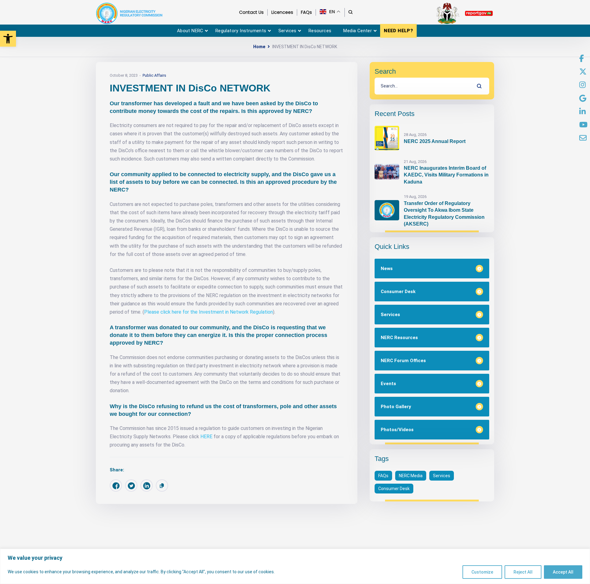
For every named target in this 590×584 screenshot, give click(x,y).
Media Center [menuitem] (357, 30)
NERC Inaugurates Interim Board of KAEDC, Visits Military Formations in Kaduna (446, 174)
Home (259, 46)
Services (441, 475)
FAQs (383, 475)
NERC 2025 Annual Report (435, 141)
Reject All (523, 572)
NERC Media (411, 475)
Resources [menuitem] (320, 30)
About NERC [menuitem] (190, 30)
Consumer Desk (394, 488)
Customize (482, 572)
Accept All (563, 572)
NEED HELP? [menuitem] (398, 30)
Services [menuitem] (287, 30)
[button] (8, 39)
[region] (295, 566)
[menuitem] (581, 58)
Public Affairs (154, 75)
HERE (206, 436)
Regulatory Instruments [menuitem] (240, 30)
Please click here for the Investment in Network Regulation (208, 312)
